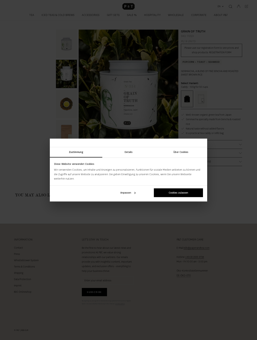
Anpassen (125, 192)
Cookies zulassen (178, 192)
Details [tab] (128, 152)
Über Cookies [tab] (180, 152)
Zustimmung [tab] (76, 152)
